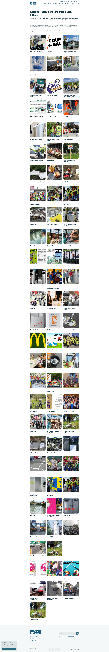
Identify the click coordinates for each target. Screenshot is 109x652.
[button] (76, 3)
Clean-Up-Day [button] (60, 3)
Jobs (71, 1)
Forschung (72, 3)
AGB (73, 649)
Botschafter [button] (55, 3)
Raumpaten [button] (67, 3)
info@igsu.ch (76, 30)
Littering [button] (44, 3)
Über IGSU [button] (61, 1)
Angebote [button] (49, 3)
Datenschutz (77, 649)
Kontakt (74, 1)
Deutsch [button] (77, 1)
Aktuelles (65, 1)
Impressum (70, 649)
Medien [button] (69, 1)
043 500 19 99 (33, 640)
